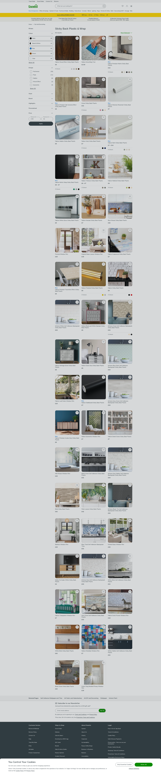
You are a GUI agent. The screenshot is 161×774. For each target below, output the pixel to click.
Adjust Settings (134, 768)
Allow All (144, 765)
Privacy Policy (30, 771)
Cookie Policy (20, 771)
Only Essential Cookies (124, 765)
